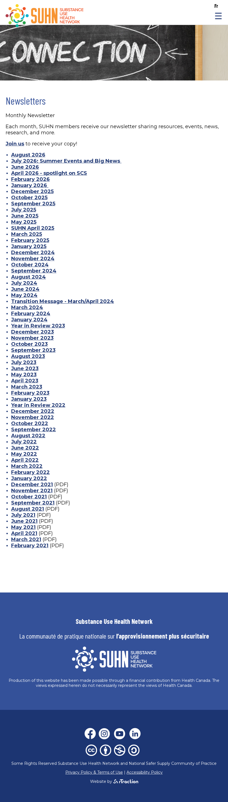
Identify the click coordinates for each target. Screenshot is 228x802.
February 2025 (30, 240)
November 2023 (32, 338)
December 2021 (32, 484)
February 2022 (30, 472)
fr (216, 6)
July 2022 (24, 442)
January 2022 (29, 478)
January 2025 (28, 246)
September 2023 (33, 350)
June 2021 (24, 521)
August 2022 (28, 436)
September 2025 (33, 204)
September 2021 (32, 503)
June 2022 (25, 448)
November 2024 (32, 259)
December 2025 (32, 191)
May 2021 (23, 527)
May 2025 (23, 222)
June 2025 (24, 216)
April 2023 (24, 381)
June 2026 (25, 167)
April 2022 (25, 460)
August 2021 (27, 509)
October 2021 (29, 497)
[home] (44, 25)
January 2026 (29, 185)
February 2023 (30, 393)
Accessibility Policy (145, 772)
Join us (15, 144)
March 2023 (26, 387)
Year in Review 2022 (38, 405)
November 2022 (32, 417)
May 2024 (24, 295)
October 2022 (29, 423)
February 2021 (29, 546)
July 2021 (23, 515)
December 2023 (32, 332)
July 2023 (23, 362)
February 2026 (30, 179)
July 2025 (23, 210)
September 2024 (33, 271)
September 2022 (33, 430)
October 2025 (29, 198)
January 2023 (29, 399)
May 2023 (24, 375)
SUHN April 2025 (32, 228)
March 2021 (26, 539)
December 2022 (32, 411)
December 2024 (33, 252)
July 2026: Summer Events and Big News (66, 161)
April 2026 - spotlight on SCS (49, 173)
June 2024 (25, 289)
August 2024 (28, 277)
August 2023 (28, 356)
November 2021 (32, 491)
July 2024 (24, 283)
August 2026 (28, 155)
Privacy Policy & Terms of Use (94, 772)
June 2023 (25, 368)
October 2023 (29, 344)
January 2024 (29, 320)
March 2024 (27, 307)
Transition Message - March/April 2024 (62, 301)
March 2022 (27, 466)
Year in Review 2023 (38, 326)
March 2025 (26, 234)
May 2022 (24, 454)
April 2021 (24, 533)
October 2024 (30, 265)
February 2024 (30, 314)
